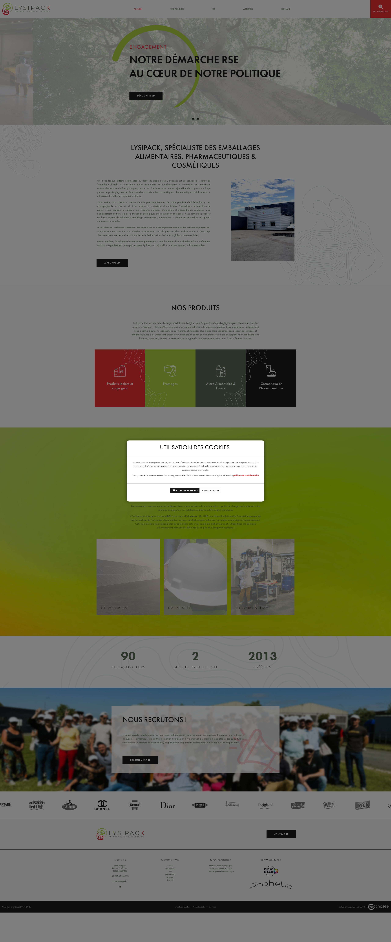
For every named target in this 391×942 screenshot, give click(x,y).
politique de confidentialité (246, 475)
